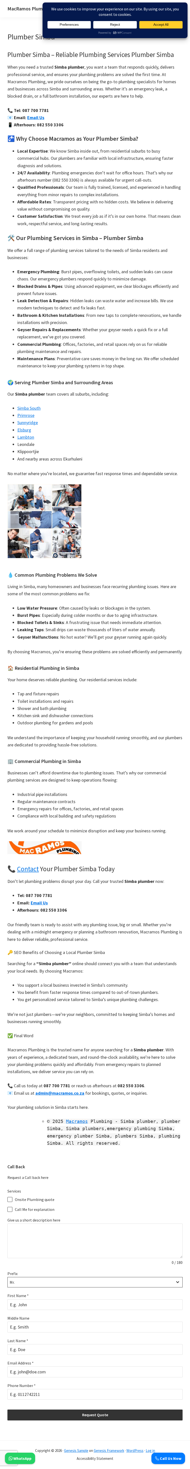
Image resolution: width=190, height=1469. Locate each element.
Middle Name (18, 1318)
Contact (28, 869)
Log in (150, 1450)
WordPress (134, 1450)
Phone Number (21, 1385)
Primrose (25, 415)
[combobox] (95, 1282)
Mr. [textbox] (12, 1282)
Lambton (25, 437)
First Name (18, 1295)
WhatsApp (22, 1458)
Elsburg (24, 430)
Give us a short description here (33, 1220)
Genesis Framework (109, 1450)
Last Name (17, 1340)
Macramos (77, 1121)
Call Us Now (170, 1458)
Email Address (20, 1362)
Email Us (35, 117)
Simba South (29, 408)
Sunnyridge (27, 422)
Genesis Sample (76, 1450)
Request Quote (95, 1414)
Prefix (12, 1273)
